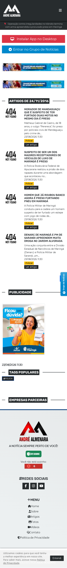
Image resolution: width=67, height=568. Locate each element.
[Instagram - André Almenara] (33, 486)
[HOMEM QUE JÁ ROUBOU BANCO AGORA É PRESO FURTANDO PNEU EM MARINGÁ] (11, 199)
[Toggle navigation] (60, 10)
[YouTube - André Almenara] (41, 486)
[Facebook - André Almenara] (25, 486)
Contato (34, 532)
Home (35, 506)
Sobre (35, 511)
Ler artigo (31, 144)
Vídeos (35, 527)
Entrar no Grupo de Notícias (36, 49)
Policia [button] (9, 378)
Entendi (57, 558)
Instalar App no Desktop (37, 39)
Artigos (35, 516)
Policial (29, 140)
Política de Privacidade (34, 537)
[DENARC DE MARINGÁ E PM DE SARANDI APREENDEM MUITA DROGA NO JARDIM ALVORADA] (11, 238)
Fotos (35, 521)
